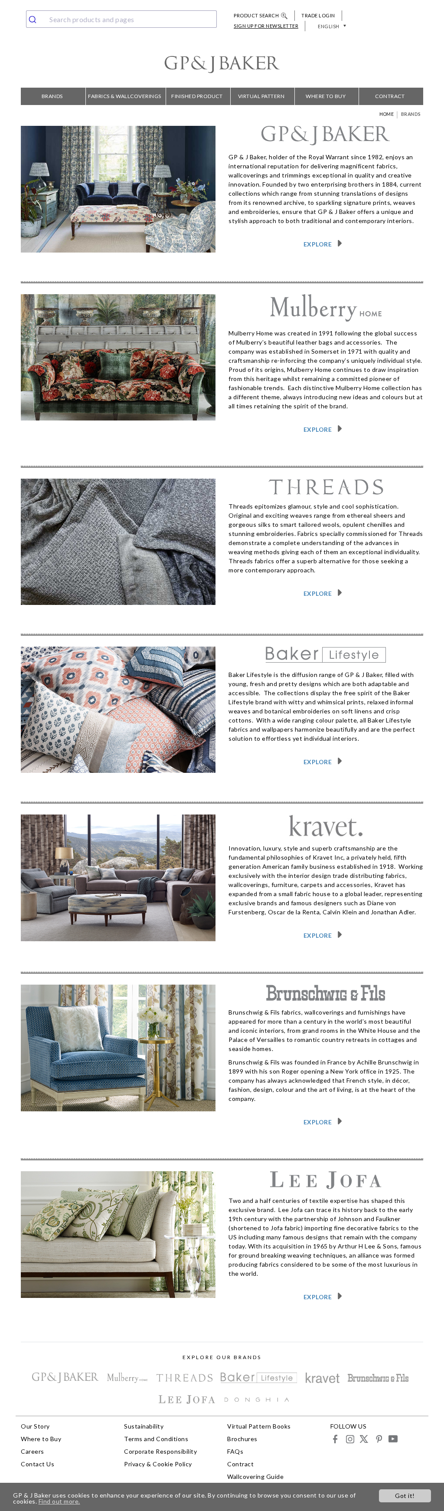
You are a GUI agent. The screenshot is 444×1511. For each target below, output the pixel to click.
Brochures (242, 1438)
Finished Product (196, 96)
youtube (393, 1438)
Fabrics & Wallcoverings (124, 96)
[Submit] (35, 19)
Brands (52, 96)
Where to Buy (326, 96)
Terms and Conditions (156, 1438)
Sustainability (143, 1426)
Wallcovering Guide (255, 1476)
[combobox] (121, 19)
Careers (32, 1451)
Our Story (35, 1426)
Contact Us (37, 1464)
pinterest (378, 1438)
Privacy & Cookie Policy (158, 1464)
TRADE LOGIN (318, 15)
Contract (390, 96)
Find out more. (59, 1501)
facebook (335, 1438)
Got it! (405, 1495)
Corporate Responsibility (160, 1451)
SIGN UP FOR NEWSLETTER (266, 26)
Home (386, 114)
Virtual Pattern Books (261, 99)
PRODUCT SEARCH (256, 15)
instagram (350, 1438)
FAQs (235, 1451)
